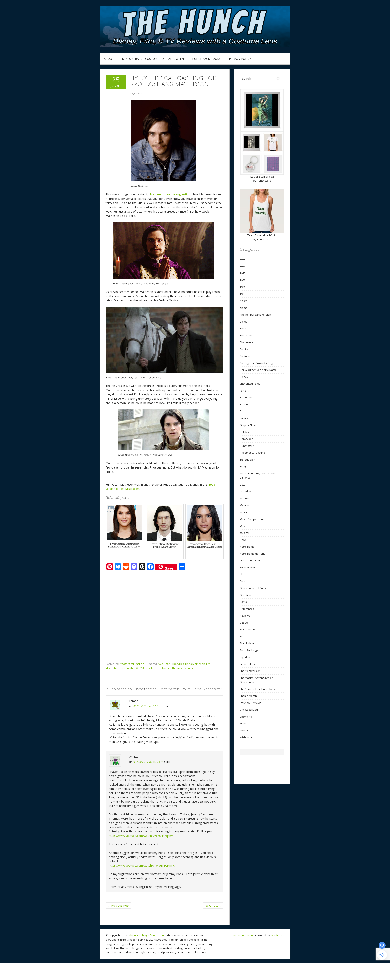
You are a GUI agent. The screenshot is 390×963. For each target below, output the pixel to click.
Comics (244, 349)
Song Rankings (249, 650)
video (243, 723)
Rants (243, 602)
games (244, 418)
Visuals (244, 730)
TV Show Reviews (250, 703)
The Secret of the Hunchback (257, 689)
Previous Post (118, 905)
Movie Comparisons (252, 519)
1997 (242, 294)
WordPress (277, 935)
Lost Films (245, 491)
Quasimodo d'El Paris (253, 588)
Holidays (245, 432)
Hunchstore (264, 180)
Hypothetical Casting (131, 664)
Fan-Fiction (246, 397)
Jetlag (243, 466)
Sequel (244, 622)
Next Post (213, 905)
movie (243, 512)
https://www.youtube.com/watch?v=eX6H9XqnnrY (141, 836)
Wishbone (246, 737)
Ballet (243, 321)
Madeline (245, 498)
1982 (242, 280)
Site (242, 636)
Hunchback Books (206, 59)
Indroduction (247, 459)
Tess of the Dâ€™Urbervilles (138, 668)
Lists (242, 484)
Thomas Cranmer (182, 668)
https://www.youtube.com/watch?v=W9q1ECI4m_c (142, 865)
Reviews (245, 616)
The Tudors (164, 668)
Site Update (247, 643)
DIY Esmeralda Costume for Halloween (153, 59)
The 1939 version (250, 671)
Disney (244, 377)
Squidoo (245, 657)
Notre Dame (247, 546)
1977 (242, 273)
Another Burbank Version (255, 314)
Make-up (245, 505)
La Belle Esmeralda (262, 176)
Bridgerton (246, 335)
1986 (242, 287)
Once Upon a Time (251, 560)
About (109, 59)
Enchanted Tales (250, 383)
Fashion (244, 404)
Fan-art (244, 390)
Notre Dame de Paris (252, 553)
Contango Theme (242, 935)
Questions (246, 595)
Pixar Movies (248, 567)
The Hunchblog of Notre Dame (147, 935)
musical (244, 533)
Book (243, 328)
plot (242, 574)
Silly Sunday (247, 629)
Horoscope (246, 439)
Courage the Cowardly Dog (256, 363)
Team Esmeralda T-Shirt (262, 235)
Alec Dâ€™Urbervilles (171, 664)
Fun (242, 411)
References (247, 609)
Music (243, 526)
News (243, 540)
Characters (246, 342)
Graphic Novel (248, 425)
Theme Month (248, 696)
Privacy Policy (240, 59)
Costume (245, 356)
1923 (242, 259)
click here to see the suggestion (169, 194)
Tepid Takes (247, 664)
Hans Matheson (195, 664)
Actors (243, 301)
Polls (243, 581)
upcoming (246, 716)
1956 (242, 266)
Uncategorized (249, 709)
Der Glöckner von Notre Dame (258, 370)
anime (243, 308)
